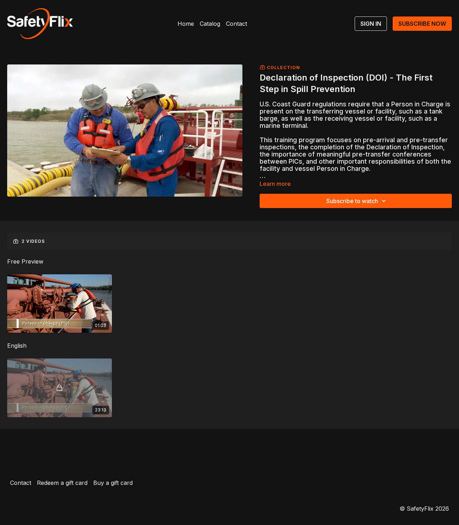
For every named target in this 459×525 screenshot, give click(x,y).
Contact (236, 23)
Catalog (210, 23)
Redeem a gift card (62, 482)
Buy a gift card (113, 482)
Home (186, 23)
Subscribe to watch (352, 200)
